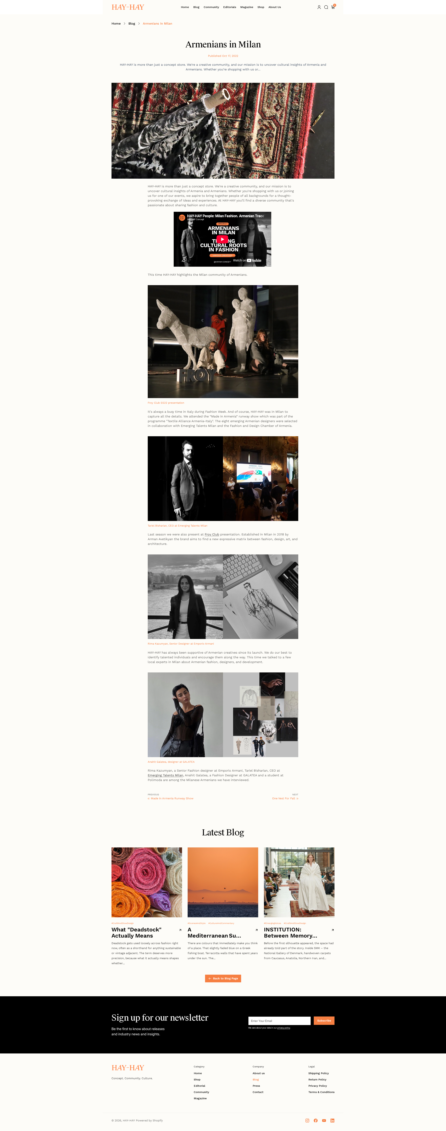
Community (201, 1092)
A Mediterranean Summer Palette (214, 933)
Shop (197, 1079)
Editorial (199, 1085)
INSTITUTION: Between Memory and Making (288, 933)
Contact (258, 1092)
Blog (131, 23)
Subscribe (324, 1020)
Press (256, 1085)
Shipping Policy (318, 1073)
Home (116, 23)
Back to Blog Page (225, 978)
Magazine (200, 1098)
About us (259, 1073)
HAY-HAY (129, 1120)
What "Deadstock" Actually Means (137, 933)
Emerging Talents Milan (165, 775)
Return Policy (317, 1079)
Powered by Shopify (149, 1120)
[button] (326, 7)
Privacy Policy (317, 1085)
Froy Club (212, 534)
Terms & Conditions (321, 1092)
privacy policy (283, 1027)
